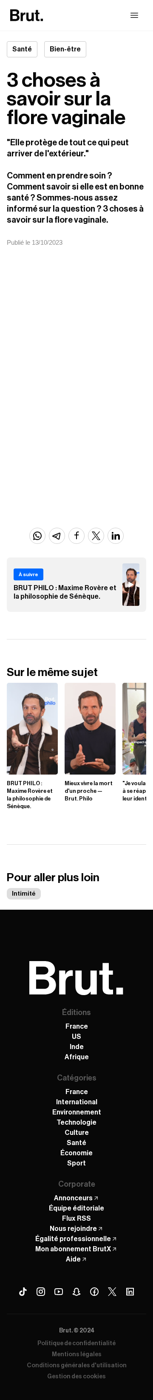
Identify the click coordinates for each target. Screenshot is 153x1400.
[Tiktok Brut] (22, 1291)
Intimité (24, 894)
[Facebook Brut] (94, 1291)
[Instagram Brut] (40, 1291)
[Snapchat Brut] (76, 1291)
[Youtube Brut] (58, 1291)
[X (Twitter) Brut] (112, 1291)
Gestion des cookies (76, 1377)
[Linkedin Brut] (130, 1291)
